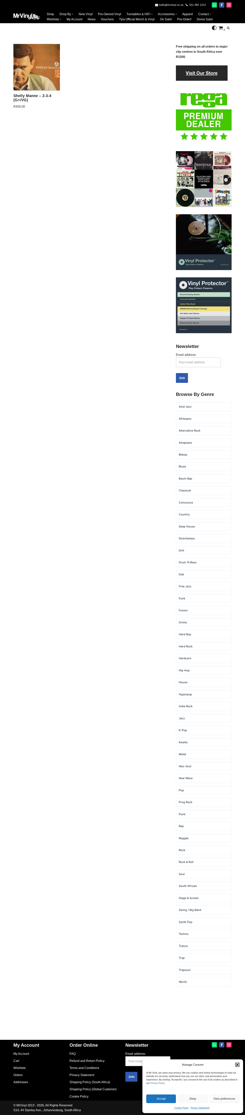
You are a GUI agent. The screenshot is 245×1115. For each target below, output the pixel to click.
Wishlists (19, 1068)
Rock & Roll (186, 862)
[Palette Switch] (214, 28)
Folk (181, 574)
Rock (182, 850)
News (92, 19)
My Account (74, 19)
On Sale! (166, 19)
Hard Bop (185, 634)
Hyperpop (185, 694)
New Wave (186, 778)
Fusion (183, 610)
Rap (181, 826)
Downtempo (187, 538)
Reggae (184, 838)
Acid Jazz (185, 406)
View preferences (224, 1098)
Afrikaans (185, 418)
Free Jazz (185, 586)
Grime (183, 622)
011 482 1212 (197, 4)
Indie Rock (186, 706)
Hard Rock (186, 646)
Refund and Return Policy (87, 1060)
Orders (18, 1075)
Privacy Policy (157, 1083)
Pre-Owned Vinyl (109, 14)
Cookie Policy (181, 1108)
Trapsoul (184, 970)
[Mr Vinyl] (26, 16)
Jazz (182, 718)
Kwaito (183, 742)
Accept (161, 1098)
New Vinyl (86, 14)
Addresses (20, 1082)
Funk (182, 598)
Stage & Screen (189, 898)
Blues (182, 466)
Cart (16, 1060)
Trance (183, 946)
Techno (184, 933)
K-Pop (183, 730)
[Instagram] (229, 5)
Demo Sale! (205, 19)
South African (188, 886)
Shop (50, 14)
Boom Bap (185, 478)
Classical (185, 490)
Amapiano (185, 442)
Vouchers (107, 19)
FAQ (72, 1053)
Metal (182, 754)
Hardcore (185, 658)
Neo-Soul (185, 766)
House (183, 682)
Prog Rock (185, 802)
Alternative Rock (189, 430)
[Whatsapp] (214, 5)
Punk (182, 814)
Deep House (187, 526)
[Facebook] (221, 5)
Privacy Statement (200, 1108)
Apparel (187, 14)
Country (184, 514)
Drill (181, 550)
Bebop (183, 454)
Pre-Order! (184, 19)
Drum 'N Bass (188, 562)
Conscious (186, 502)
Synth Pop (185, 922)
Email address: (186, 354)
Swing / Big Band (190, 909)
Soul (182, 874)
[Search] (228, 27)
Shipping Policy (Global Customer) (93, 1089)
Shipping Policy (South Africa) (89, 1082)
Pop (181, 790)
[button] (237, 1065)
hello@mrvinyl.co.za (171, 4)
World (183, 981)
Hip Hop (184, 670)
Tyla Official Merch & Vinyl (137, 19)
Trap (182, 957)
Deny (192, 1098)
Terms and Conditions (84, 1068)
